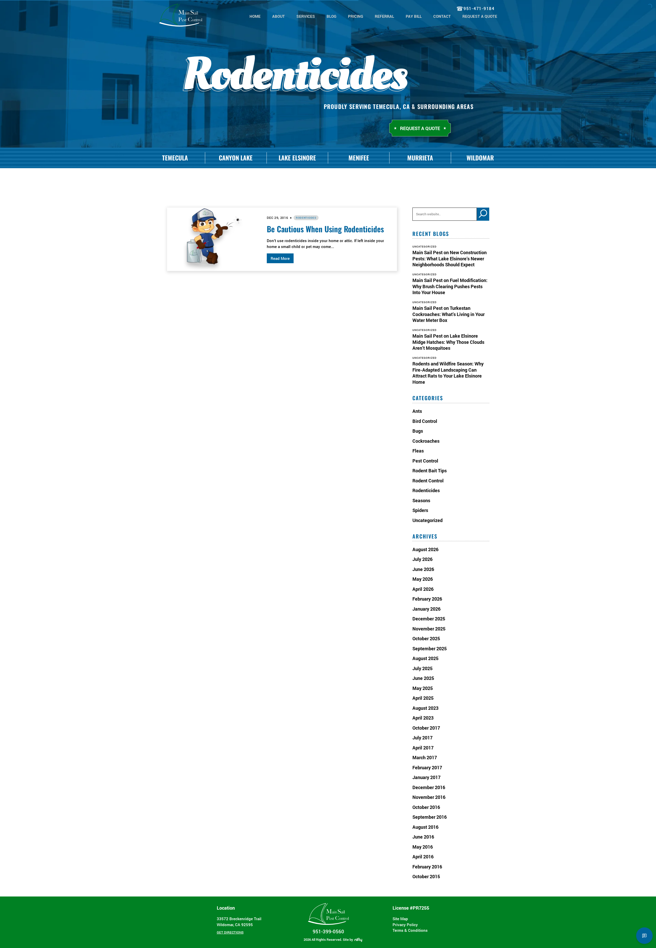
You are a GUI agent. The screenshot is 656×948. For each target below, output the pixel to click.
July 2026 (422, 559)
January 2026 (426, 609)
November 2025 (428, 629)
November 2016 (428, 797)
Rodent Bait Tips (429, 470)
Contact (442, 16)
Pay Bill (414, 16)
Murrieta (420, 157)
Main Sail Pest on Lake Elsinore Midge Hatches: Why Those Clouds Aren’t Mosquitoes (448, 342)
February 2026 (427, 599)
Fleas (418, 451)
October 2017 (426, 728)
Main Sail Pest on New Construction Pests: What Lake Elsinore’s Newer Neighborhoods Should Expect (449, 258)
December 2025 (428, 619)
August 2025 (425, 658)
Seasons (421, 500)
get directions (230, 932)
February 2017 (427, 767)
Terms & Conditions (410, 930)
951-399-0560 (328, 932)
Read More (280, 258)
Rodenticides (306, 217)
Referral (384, 16)
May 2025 (422, 688)
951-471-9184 (479, 8)
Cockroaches (425, 441)
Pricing (355, 16)
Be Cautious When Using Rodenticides (325, 229)
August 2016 (425, 827)
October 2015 (426, 876)
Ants (417, 411)
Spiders (420, 510)
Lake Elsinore (297, 157)
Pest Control (425, 461)
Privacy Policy (405, 924)
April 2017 (423, 748)
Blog (331, 16)
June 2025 (423, 678)
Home (255, 16)
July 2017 (422, 738)
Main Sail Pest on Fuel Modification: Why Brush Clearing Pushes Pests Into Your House (449, 286)
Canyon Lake (236, 157)
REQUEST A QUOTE (479, 16)
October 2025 (426, 638)
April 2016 (423, 856)
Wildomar (480, 157)
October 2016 (426, 807)
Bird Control (424, 421)
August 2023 (425, 708)
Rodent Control (428, 480)
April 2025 (423, 698)
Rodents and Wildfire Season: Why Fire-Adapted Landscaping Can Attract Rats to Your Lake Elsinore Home (448, 373)
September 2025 (429, 648)
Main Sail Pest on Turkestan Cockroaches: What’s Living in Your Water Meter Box (448, 314)
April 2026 (423, 589)
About (278, 16)
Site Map (400, 918)
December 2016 (428, 787)
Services (305, 16)
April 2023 (423, 718)
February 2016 (427, 867)
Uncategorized (427, 520)
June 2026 (423, 569)
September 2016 (429, 817)
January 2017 (426, 777)
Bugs (417, 431)
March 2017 (424, 757)
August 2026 (425, 549)
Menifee (358, 157)
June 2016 (423, 837)
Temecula (175, 157)
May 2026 (422, 579)
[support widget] (644, 935)
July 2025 (422, 668)
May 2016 (422, 847)
